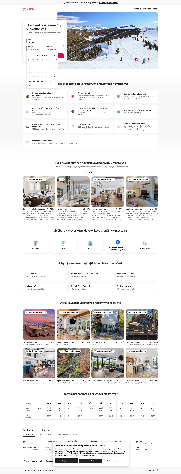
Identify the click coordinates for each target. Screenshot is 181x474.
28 (46, 81)
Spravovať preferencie (114, 461)
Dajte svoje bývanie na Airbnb (145, 9)
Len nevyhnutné (90, 461)
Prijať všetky (66, 461)
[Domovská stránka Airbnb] (28, 8)
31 (30, 85)
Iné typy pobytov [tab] (45, 434)
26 (38, 81)
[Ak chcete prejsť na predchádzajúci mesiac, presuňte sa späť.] (30, 55)
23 (54, 77)
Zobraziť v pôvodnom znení (108, 3)
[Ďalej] (94, 172)
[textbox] (35, 49)
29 (50, 81)
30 (54, 81)
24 (30, 81)
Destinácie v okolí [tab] (29, 434)
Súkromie (41, 470)
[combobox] (45, 42)
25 (34, 81)
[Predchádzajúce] (86, 172)
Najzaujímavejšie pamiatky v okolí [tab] (65, 434)
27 (42, 81)
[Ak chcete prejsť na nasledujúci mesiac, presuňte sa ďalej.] (54, 55)
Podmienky (50, 470)
